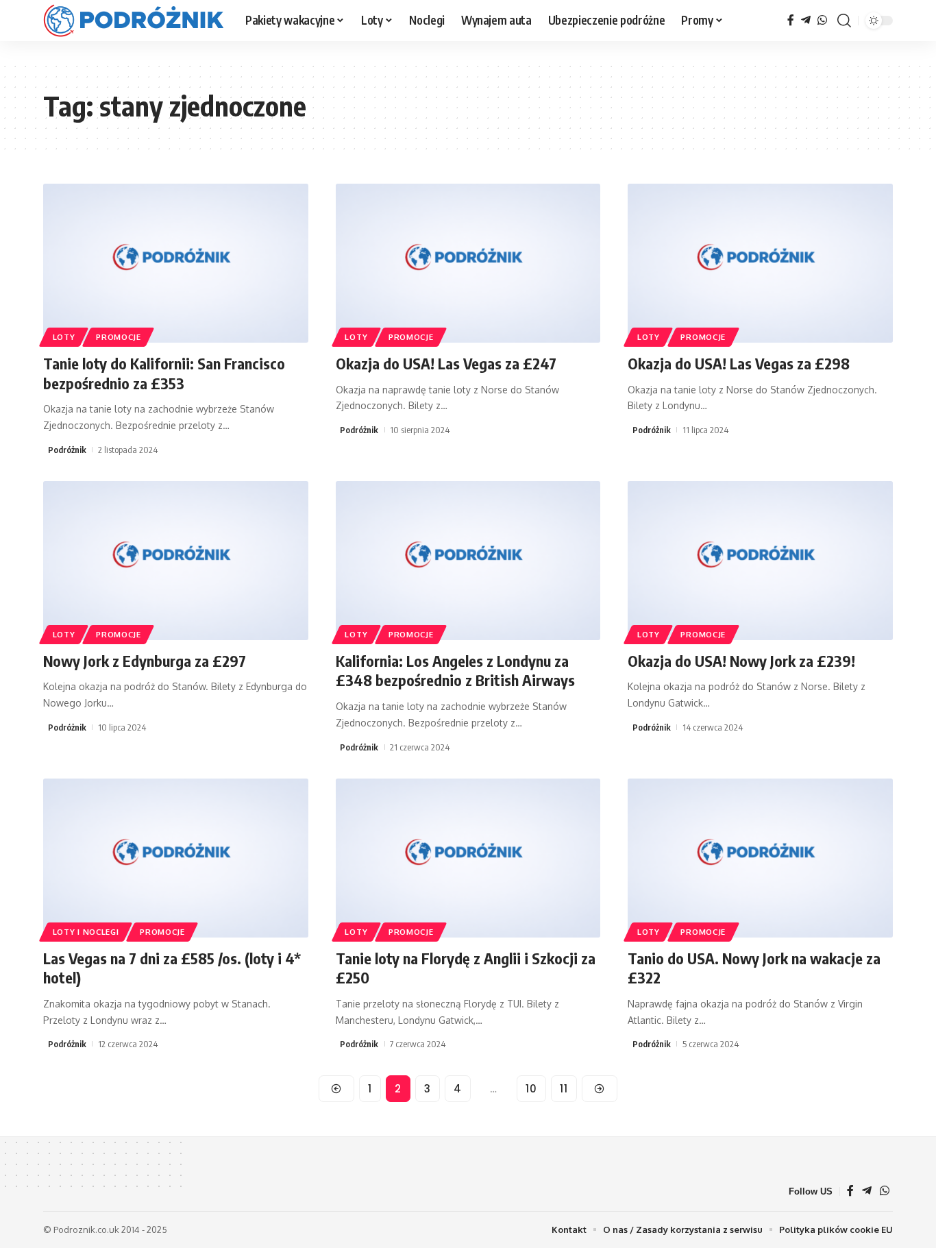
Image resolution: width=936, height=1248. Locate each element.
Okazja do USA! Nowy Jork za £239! (741, 660)
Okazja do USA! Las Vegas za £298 (739, 363)
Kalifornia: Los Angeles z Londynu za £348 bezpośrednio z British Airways (455, 670)
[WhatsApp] (822, 20)
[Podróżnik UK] (133, 20)
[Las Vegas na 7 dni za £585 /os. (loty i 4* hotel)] (175, 858)
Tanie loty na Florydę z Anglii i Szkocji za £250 (465, 968)
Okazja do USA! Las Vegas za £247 (446, 363)
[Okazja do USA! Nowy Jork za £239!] (760, 560)
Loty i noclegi (86, 932)
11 (564, 1088)
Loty (64, 337)
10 (531, 1088)
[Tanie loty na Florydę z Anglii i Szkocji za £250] (468, 858)
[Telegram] (806, 20)
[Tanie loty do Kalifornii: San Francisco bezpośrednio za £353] (175, 263)
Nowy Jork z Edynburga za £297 (144, 660)
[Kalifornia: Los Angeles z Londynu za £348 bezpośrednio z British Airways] (468, 560)
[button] (844, 20)
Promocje (118, 337)
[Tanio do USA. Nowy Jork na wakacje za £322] (760, 858)
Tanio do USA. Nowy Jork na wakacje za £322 (754, 968)
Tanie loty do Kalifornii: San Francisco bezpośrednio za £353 (164, 373)
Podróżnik (67, 449)
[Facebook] (791, 20)
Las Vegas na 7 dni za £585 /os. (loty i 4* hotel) (172, 968)
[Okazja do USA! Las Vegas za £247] (468, 263)
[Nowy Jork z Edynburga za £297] (175, 560)
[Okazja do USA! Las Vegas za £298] (760, 263)
